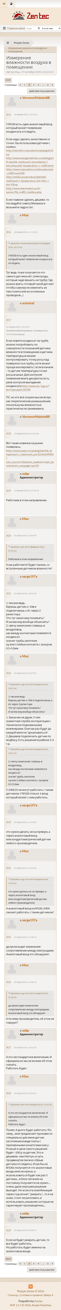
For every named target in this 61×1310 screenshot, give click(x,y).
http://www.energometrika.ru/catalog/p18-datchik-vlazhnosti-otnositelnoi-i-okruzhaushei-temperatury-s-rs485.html (30, 161)
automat (28, 303)
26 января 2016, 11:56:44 (25, 232)
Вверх (8, 1259)
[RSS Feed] (30, 1286)
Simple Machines (41, 1305)
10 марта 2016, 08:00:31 (25, 1230)
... (43, 85)
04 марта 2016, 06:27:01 (25, 673)
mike (25, 474)
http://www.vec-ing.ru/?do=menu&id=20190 (27, 387)
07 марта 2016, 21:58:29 (25, 937)
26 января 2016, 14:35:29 (17, 327)
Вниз (8, 80)
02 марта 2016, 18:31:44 (25, 593)
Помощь (13, 1295)
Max (25, 215)
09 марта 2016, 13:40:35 (25, 982)
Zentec (38, 1301)
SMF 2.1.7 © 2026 (20, 1305)
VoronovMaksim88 (36, 98)
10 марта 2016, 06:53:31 (25, 1093)
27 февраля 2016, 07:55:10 (26, 490)
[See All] (8, 42)
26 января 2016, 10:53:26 (25, 114)
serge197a (29, 576)
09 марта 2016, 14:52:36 (25, 1047)
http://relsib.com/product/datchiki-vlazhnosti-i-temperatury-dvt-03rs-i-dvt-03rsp (27, 180)
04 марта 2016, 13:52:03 (25, 822)
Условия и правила (31, 1295)
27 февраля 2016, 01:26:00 (26, 433)
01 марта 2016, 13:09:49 (25, 535)
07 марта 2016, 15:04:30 (25, 868)
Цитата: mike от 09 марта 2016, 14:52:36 (31, 1104)
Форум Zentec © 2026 (30, 1291)
